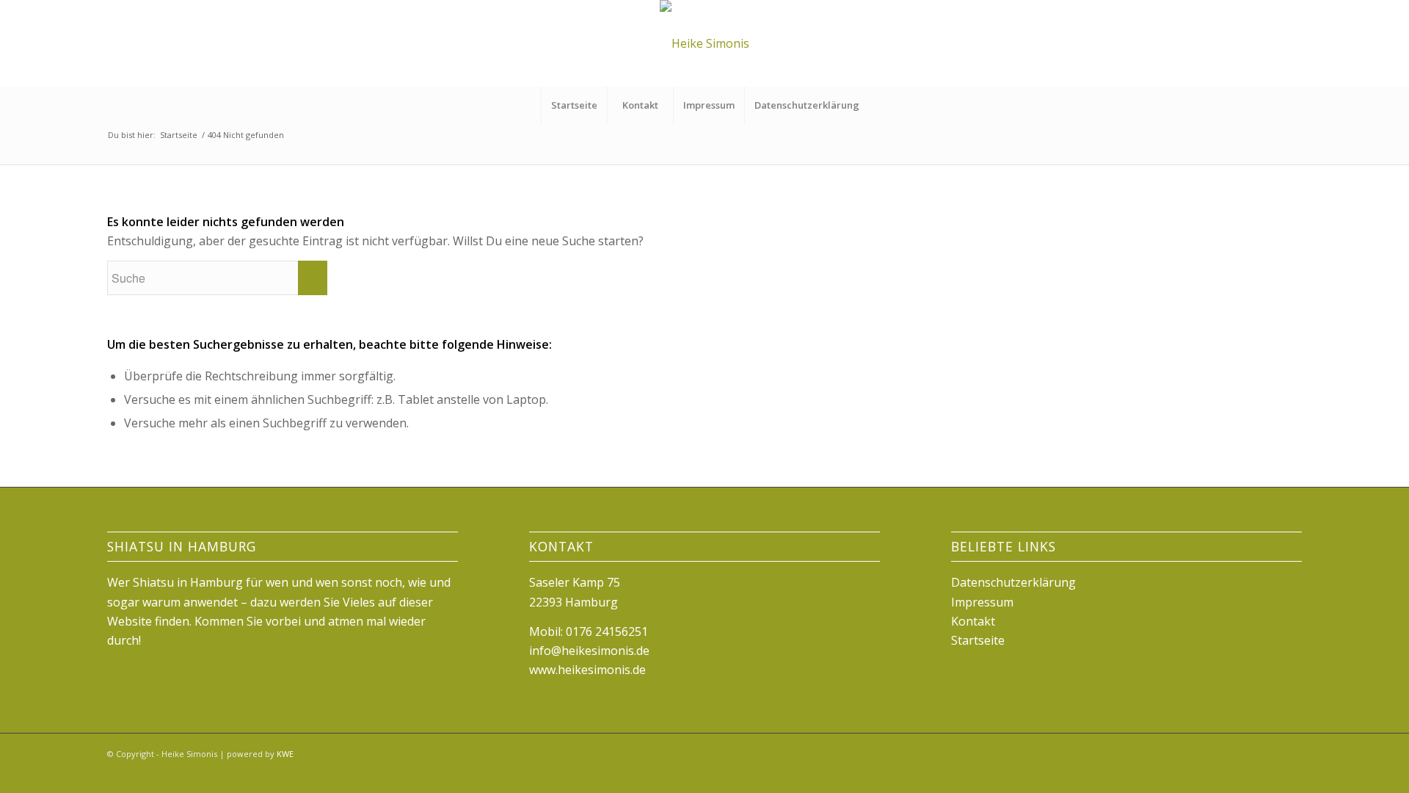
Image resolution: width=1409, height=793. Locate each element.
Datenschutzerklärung (806, 105)
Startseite (574, 105)
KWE (285, 753)
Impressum (709, 105)
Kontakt (640, 105)
